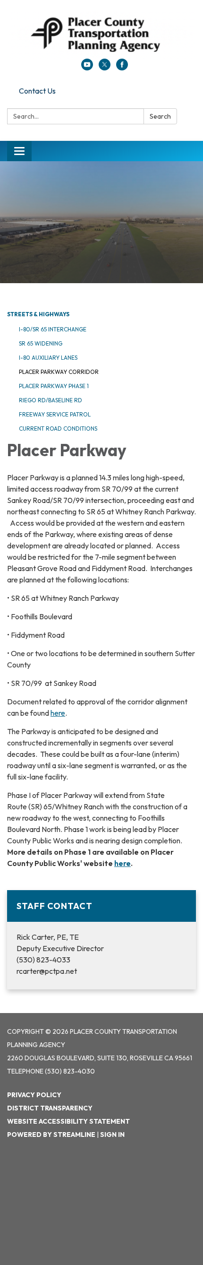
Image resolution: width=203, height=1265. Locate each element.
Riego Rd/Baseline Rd (50, 400)
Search (160, 116)
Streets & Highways (38, 314)
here (58, 713)
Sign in (112, 1134)
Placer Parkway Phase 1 (54, 386)
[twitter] (104, 67)
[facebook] (122, 67)
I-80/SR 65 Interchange (52, 329)
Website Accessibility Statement (68, 1121)
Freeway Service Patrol (55, 414)
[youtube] (87, 67)
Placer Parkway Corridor (59, 371)
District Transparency (50, 1108)
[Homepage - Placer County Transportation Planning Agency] (101, 34)
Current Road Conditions (58, 428)
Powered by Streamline (51, 1134)
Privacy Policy (34, 1095)
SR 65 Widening (40, 343)
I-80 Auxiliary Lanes (48, 357)
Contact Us (37, 90)
